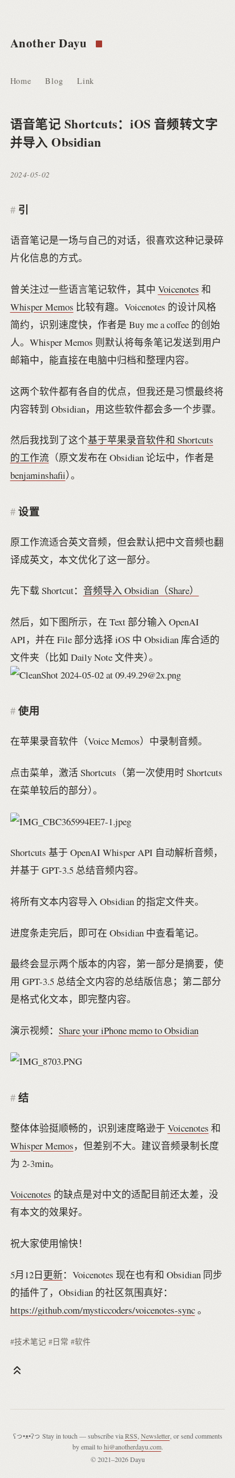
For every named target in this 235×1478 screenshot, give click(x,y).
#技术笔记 (28, 1341)
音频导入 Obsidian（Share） (141, 590)
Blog (54, 80)
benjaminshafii (38, 475)
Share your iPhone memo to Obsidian (128, 1030)
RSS (131, 1435)
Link (85, 80)
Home (20, 80)
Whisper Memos (42, 306)
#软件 (81, 1341)
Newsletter (155, 1435)
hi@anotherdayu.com (132, 1446)
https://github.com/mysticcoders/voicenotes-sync (102, 1310)
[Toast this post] (17, 1370)
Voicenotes (178, 289)
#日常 (58, 1341)
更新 (53, 1274)
